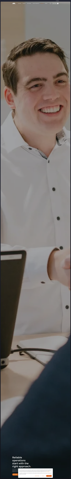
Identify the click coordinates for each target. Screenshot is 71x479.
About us (42, 3)
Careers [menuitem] (46, 3)
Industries (19, 3)
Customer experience (36, 3)
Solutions (24, 3)
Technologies (29, 3)
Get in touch (55, 3)
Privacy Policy (48, 471)
